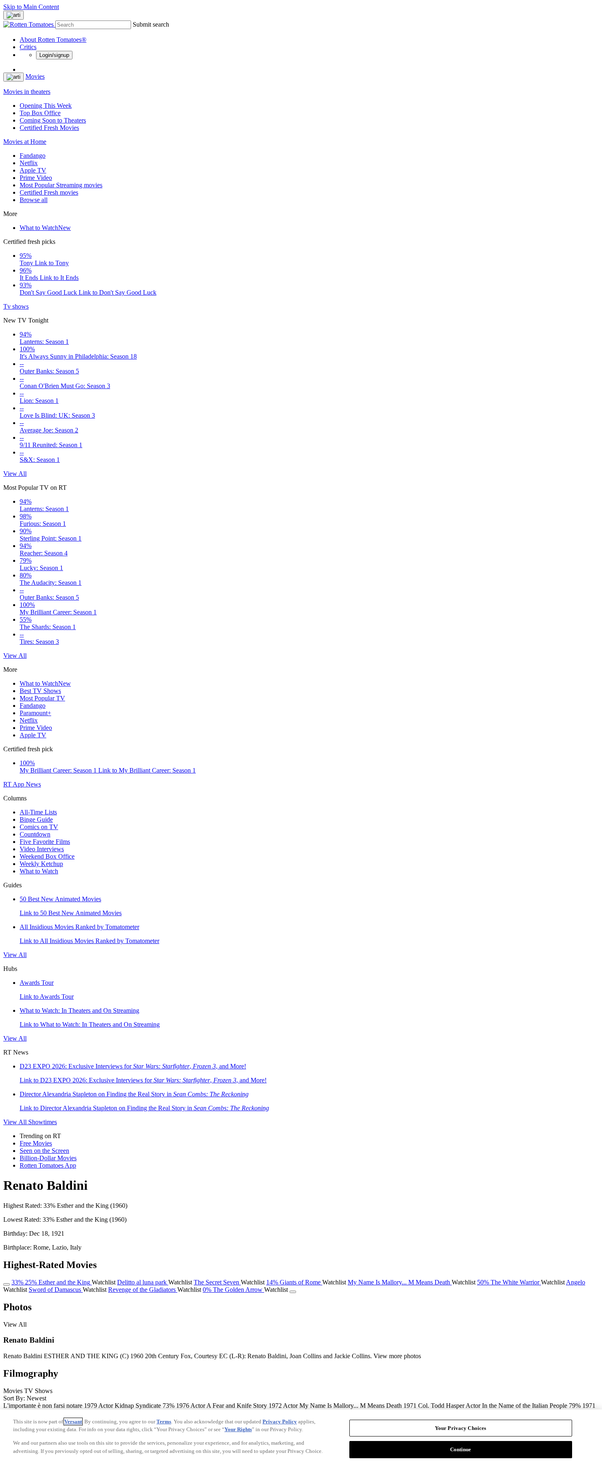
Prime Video (36, 177)
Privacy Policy (280, 1421)
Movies (35, 76)
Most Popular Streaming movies (61, 185)
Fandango (32, 155)
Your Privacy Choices (461, 1428)
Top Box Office (40, 112)
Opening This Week (46, 105)
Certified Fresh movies (49, 192)
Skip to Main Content (31, 6)
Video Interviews (42, 849)
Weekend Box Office (47, 856)
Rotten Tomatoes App (48, 1165)
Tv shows (16, 306)
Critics (28, 46)
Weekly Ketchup (41, 863)
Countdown (35, 834)
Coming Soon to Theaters (53, 120)
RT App (14, 784)
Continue (460, 1449)
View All (15, 473)
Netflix (29, 162)
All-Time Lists (38, 812)
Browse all (34, 199)
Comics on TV (39, 826)
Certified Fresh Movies (49, 127)
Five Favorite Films (45, 841)
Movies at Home (24, 141)
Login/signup (54, 55)
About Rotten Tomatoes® (53, 39)
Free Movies (36, 1143)
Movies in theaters (26, 91)
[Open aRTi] (13, 15)
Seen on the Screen (44, 1150)
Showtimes (42, 1121)
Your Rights (238, 1429)
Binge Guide (36, 819)
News (33, 784)
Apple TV (33, 170)
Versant (73, 1421)
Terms (163, 1421)
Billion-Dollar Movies (48, 1158)
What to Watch (45, 227)
